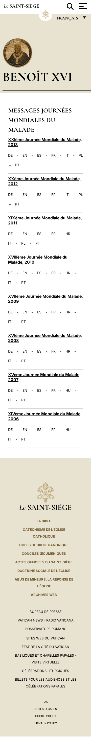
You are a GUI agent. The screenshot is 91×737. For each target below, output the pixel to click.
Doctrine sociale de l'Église (43, 571)
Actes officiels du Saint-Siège (44, 562)
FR (53, 155)
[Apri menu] (82, 6)
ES (39, 155)
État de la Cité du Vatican (45, 647)
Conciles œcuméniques (44, 553)
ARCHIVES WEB (44, 595)
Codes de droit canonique (44, 545)
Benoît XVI (37, 76)
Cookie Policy (45, 716)
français (68, 19)
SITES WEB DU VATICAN (45, 638)
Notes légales (45, 709)
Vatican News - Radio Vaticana (46, 620)
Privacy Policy (45, 723)
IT (67, 155)
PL (81, 155)
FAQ (45, 702)
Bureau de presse (46, 612)
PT (17, 165)
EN (24, 155)
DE (10, 155)
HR (67, 234)
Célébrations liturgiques (45, 671)
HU (68, 390)
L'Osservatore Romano (45, 629)
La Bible (44, 521)
